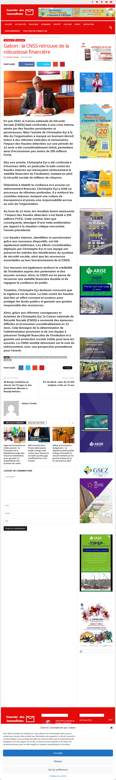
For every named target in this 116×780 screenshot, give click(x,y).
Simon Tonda (13, 57)
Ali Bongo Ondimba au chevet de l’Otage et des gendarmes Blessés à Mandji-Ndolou (18, 386)
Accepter (58, 753)
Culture (68, 24)
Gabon (33, 357)
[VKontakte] (106, 2)
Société (57, 24)
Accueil (8, 24)
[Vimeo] (101, 2)
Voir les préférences (58, 769)
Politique (33, 24)
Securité (62, 357)
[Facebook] (92, 2)
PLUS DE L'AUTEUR (36, 423)
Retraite (53, 357)
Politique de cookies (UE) (35, 31)
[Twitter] (97, 2)
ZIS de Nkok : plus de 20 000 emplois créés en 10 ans (58, 383)
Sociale (8, 360)
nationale (43, 357)
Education (89, 24)
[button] (111, 727)
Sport (78, 24)
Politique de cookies (58, 776)
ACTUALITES (9, 40)
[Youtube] (111, 2)
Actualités (20, 24)
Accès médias (16, 357)
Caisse (26, 357)
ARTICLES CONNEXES (15, 423)
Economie (45, 24)
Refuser (58, 761)
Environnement (12, 31)
